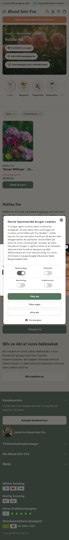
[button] (34, 321)
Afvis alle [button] (34, 312)
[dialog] (35, 270)
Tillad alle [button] (34, 296)
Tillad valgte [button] (34, 304)
